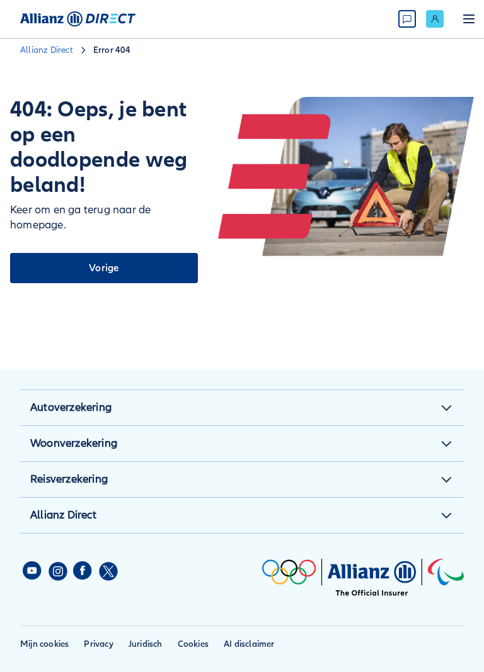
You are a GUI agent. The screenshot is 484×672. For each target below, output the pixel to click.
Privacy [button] (98, 644)
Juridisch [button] (146, 644)
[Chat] (407, 19)
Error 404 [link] (112, 50)
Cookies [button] (193, 644)
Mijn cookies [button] (44, 644)
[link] (435, 19)
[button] (446, 407)
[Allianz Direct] (77, 18)
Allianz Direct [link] (46, 50)
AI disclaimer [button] (249, 644)
